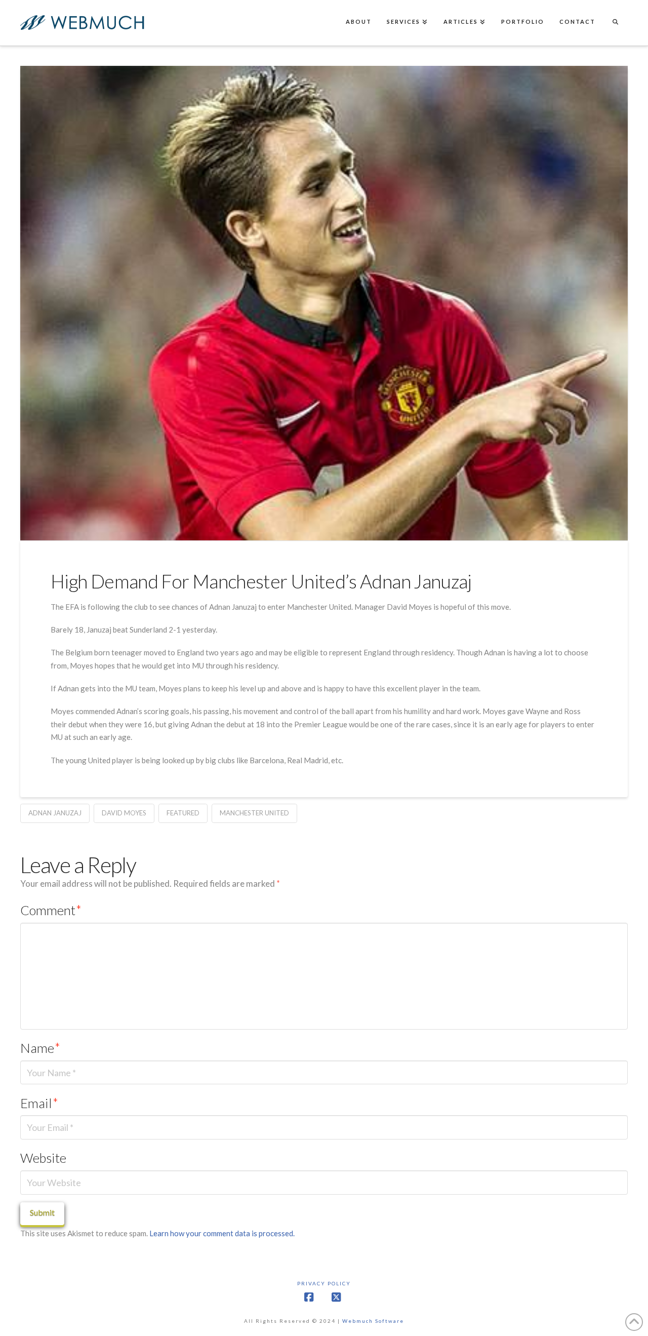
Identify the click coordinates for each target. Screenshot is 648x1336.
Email (39, 1103)
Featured (183, 813)
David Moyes (124, 813)
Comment (51, 910)
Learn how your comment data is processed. (222, 1233)
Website (43, 1157)
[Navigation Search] (615, 23)
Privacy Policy (324, 1283)
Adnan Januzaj (55, 813)
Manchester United (254, 813)
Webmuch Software (373, 1321)
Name (40, 1047)
